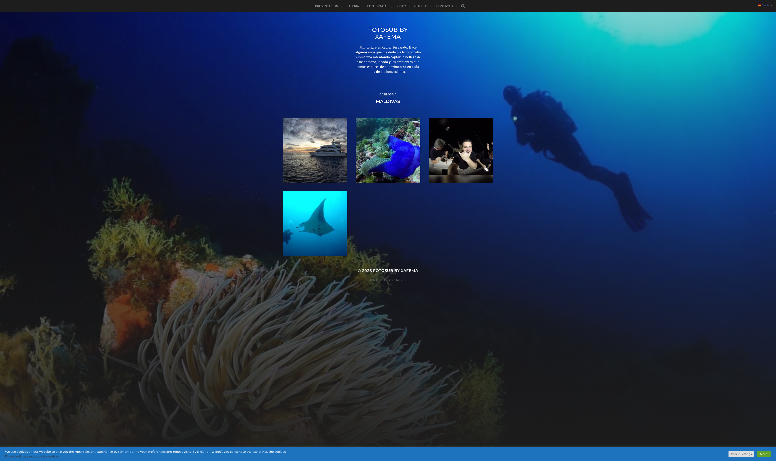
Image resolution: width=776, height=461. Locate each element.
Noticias (421, 6)
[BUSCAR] (463, 6)
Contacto (444, 6)
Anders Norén (395, 280)
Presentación (326, 6)
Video (401, 6)
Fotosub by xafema (388, 33)
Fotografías (378, 6)
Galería (352, 6)
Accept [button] (764, 454)
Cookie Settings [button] (741, 454)
